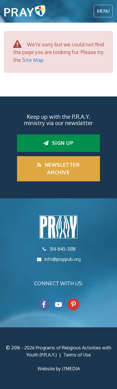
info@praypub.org (62, 259)
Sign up (62, 143)
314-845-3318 (63, 249)
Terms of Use (77, 355)
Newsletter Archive (61, 169)
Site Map (32, 60)
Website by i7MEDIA (58, 368)
